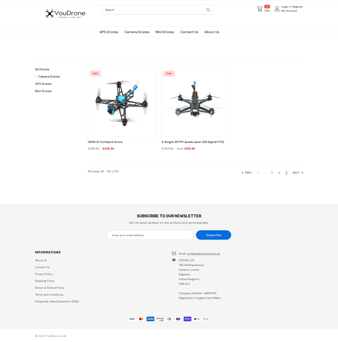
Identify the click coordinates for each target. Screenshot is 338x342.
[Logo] (65, 13)
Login (285, 6)
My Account (289, 11)
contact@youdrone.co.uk (203, 253)
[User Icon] (277, 8)
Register (298, 6)
